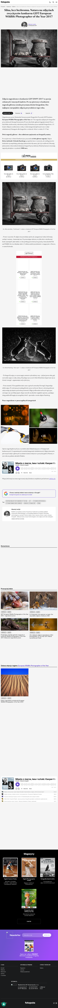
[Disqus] (29, 567)
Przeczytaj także (7, 589)
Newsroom (3, 971)
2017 (30, 500)
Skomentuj (17, 113)
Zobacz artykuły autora (17, 518)
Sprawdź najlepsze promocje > (29, 256)
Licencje (22, 970)
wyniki (38, 503)
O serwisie (3, 975)
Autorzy (2, 973)
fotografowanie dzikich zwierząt (14, 503)
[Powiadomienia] (4, 1004)
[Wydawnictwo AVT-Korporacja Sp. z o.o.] (14, 987)
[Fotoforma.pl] (29, 157)
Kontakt (2, 968)
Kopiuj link (28, 113)
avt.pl (41, 988)
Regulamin (22, 968)
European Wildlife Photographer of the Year (16, 500)
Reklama (3, 970)
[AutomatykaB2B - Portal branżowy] (30, 1003)
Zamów (29, 921)
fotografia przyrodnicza (39, 500)
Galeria (41, 968)
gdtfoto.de (52, 478)
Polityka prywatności (25, 971)
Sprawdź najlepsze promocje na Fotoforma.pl (28, 159)
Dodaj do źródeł (6, 113)
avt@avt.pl (42, 987)
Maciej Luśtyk (32, 24)
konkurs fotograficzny (29, 503)
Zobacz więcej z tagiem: (25, 666)
